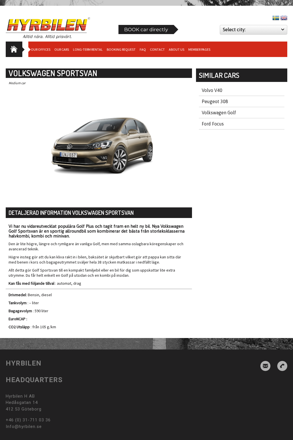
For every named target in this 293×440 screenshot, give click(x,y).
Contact (157, 49)
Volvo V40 (212, 90)
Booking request (121, 49)
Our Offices (40, 49)
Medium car (17, 83)
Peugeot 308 (215, 101)
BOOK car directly (146, 29)
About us (176, 49)
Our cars (61, 49)
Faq (143, 49)
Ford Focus (213, 123)
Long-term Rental (88, 49)
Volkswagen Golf (219, 112)
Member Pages (199, 49)
